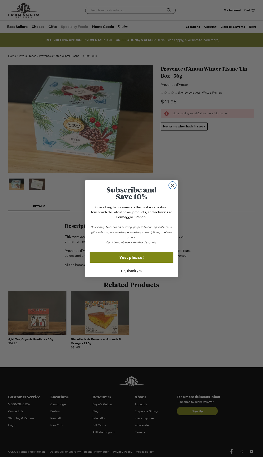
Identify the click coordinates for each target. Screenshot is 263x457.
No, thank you (131, 271)
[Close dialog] (172, 185)
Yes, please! (131, 257)
